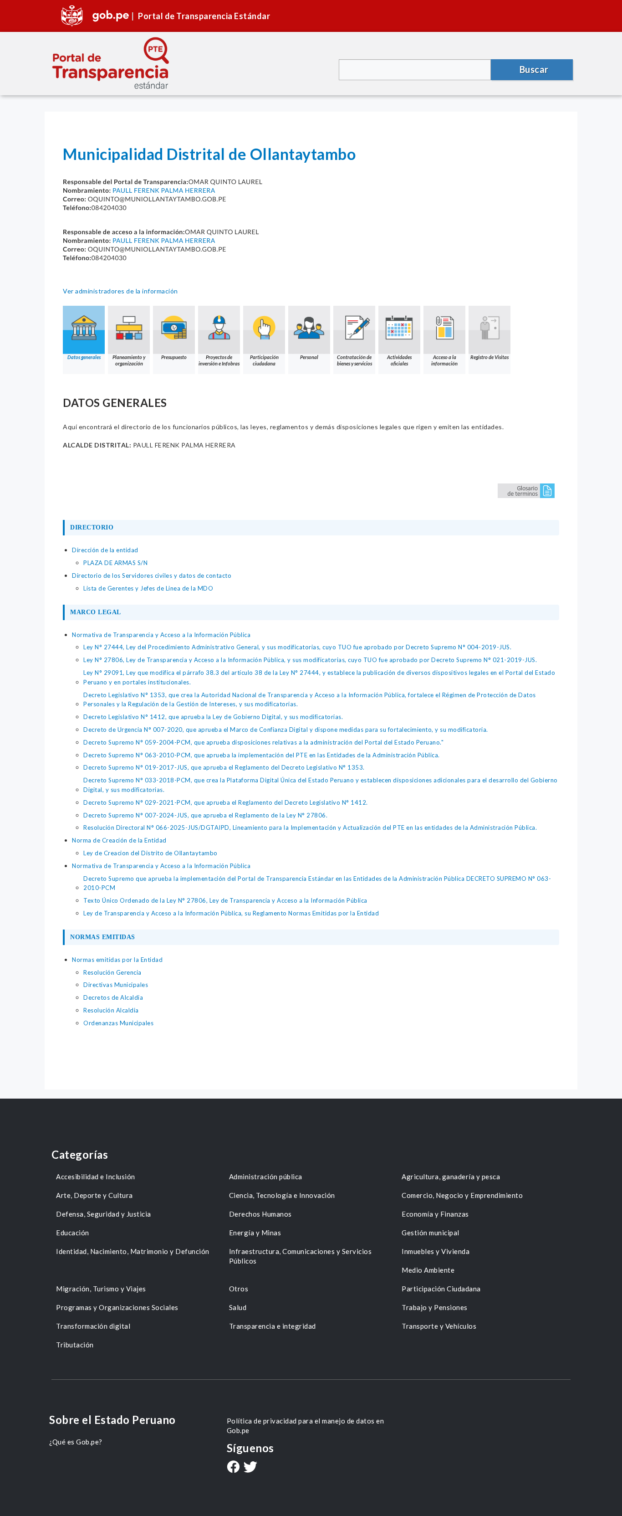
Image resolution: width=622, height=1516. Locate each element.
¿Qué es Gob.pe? (75, 1442)
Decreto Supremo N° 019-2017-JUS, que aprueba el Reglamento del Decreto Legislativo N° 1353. (224, 767)
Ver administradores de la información (120, 291)
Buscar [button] (534, 69)
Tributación (75, 1345)
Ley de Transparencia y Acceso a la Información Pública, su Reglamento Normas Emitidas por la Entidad (231, 913)
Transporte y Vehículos (439, 1326)
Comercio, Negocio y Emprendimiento (462, 1195)
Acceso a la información (444, 360)
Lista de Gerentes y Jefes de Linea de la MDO (148, 588)
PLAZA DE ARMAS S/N (115, 562)
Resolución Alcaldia (111, 1010)
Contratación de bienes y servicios (354, 360)
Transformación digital (93, 1326)
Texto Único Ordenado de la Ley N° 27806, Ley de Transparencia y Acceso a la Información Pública (225, 900)
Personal (309, 357)
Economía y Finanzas (435, 1214)
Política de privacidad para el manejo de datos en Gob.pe (305, 1425)
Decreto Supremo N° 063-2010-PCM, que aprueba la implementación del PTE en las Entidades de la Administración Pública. (261, 755)
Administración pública (265, 1176)
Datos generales (84, 357)
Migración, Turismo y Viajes (101, 1289)
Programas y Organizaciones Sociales (117, 1307)
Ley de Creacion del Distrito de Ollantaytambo (150, 853)
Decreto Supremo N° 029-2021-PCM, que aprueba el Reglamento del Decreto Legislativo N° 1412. (225, 802)
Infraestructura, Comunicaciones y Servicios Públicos (300, 1256)
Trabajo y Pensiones (435, 1307)
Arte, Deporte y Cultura (94, 1195)
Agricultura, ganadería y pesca (451, 1176)
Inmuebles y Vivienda (435, 1251)
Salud (238, 1307)
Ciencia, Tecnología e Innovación (282, 1195)
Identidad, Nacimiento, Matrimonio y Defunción (132, 1251)
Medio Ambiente (428, 1270)
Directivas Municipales (115, 984)
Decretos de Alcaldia (113, 997)
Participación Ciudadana (441, 1289)
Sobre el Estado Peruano (112, 1419)
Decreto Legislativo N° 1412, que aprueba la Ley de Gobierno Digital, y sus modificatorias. (213, 716)
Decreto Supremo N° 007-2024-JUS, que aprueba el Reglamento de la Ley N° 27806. (205, 815)
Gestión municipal (430, 1232)
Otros (239, 1289)
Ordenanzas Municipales (118, 1023)
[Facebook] (233, 1467)
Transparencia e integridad (272, 1326)
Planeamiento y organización (128, 360)
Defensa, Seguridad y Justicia (103, 1214)
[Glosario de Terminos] (526, 490)
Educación (72, 1232)
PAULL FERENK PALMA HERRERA (163, 190)
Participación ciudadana (264, 360)
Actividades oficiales (399, 360)
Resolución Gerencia (112, 972)
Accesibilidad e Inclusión (95, 1176)
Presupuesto (174, 357)
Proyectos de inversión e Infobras (219, 360)
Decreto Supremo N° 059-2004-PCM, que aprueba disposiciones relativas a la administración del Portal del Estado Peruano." (263, 742)
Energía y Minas (255, 1232)
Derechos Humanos (260, 1214)
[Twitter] (250, 1468)
